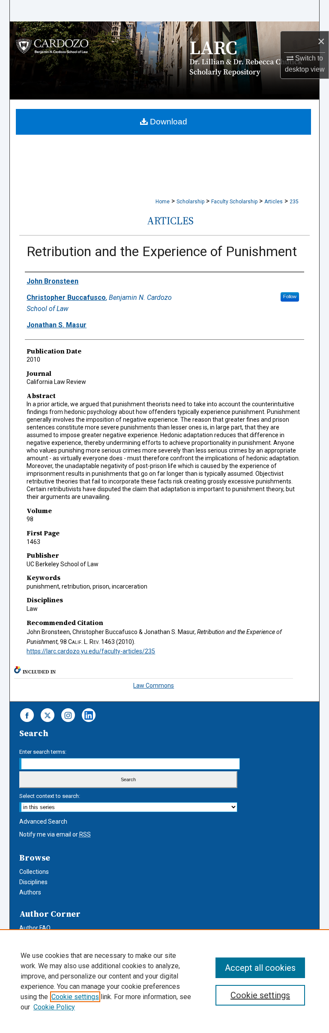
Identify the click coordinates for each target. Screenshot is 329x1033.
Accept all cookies (260, 968)
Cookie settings (75, 997)
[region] (164, 981)
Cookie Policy (54, 1007)
